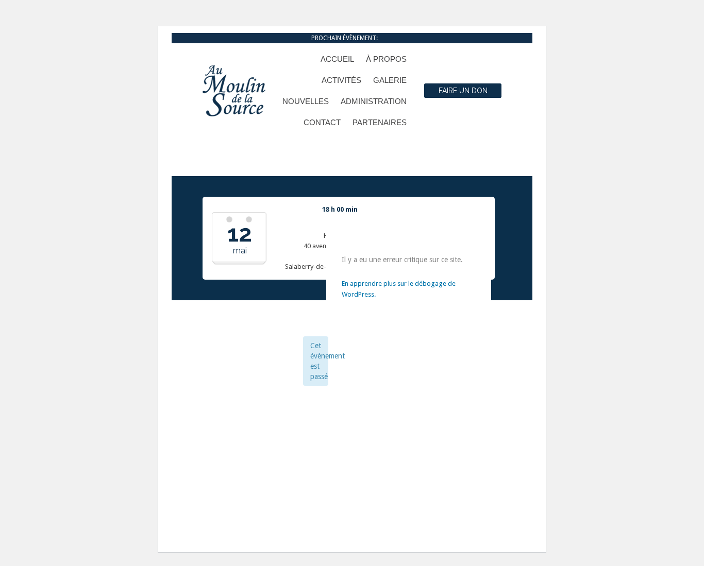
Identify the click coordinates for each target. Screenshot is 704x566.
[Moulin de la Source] (234, 91)
